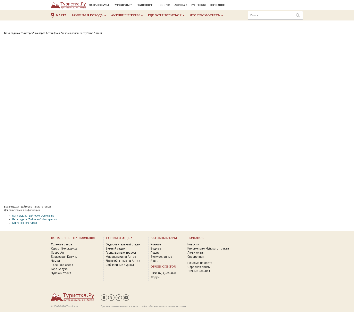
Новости (163, 5)
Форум (155, 277)
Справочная (195, 256)
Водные (156, 248)
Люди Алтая (195, 252)
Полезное (217, 5)
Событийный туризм (120, 265)
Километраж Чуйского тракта (208, 248)
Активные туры (125, 15)
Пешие (155, 252)
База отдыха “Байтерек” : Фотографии (34, 219)
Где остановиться (165, 15)
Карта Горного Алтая (24, 222)
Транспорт (144, 5)
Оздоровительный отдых (123, 244)
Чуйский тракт (61, 273)
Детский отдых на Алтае (123, 261)
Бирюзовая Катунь (64, 256)
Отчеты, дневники (163, 273)
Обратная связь (198, 267)
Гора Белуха (59, 269)
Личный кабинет (198, 271)
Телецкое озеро (62, 265)
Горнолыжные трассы (121, 252)
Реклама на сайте (199, 263)
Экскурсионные (161, 256)
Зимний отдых (115, 248)
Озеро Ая (57, 252)
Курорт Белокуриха (64, 248)
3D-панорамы (99, 5)
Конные (156, 244)
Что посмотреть (205, 15)
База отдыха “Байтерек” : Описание (33, 215)
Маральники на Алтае (121, 256)
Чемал (55, 261)
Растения (198, 5)
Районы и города (87, 15)
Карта (61, 15)
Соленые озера (61, 244)
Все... (154, 261)
